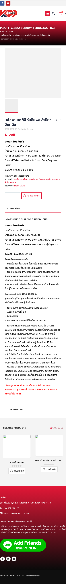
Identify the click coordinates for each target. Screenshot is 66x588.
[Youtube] (8, 3)
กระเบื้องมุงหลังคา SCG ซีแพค (25, 179)
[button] (50, 428)
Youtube (14, 563)
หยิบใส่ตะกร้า (33, 195)
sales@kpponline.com (20, 517)
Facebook (2, 563)
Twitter (8, 563)
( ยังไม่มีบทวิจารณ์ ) (26, 129)
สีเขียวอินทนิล (10, 182)
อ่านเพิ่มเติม (19, 469)
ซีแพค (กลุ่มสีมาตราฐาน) (49, 179)
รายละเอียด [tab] (15, 208)
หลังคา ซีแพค (19, 185)
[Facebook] (2, 3)
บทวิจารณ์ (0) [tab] (16, 409)
